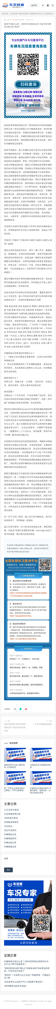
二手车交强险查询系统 (42, 724)
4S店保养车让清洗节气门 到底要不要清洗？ (24, 982)
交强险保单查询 (11, 822)
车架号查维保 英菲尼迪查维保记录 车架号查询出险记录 (15, 727)
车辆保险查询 (10, 839)
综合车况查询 (19, 20)
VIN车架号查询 (11, 818)
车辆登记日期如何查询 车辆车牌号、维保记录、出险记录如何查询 (40, 790)
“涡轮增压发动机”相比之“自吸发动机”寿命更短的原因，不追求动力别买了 (27, 969)
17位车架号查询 (11, 810)
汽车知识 (8, 826)
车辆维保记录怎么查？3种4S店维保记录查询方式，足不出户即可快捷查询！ (27, 962)
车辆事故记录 (10, 834)
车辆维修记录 (10, 847)
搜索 (6, 859)
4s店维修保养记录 (12, 814)
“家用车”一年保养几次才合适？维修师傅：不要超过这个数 (27, 976)
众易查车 (24, 1001)
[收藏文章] (15, 709)
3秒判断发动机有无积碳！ (16, 986)
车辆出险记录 (10, 843)
